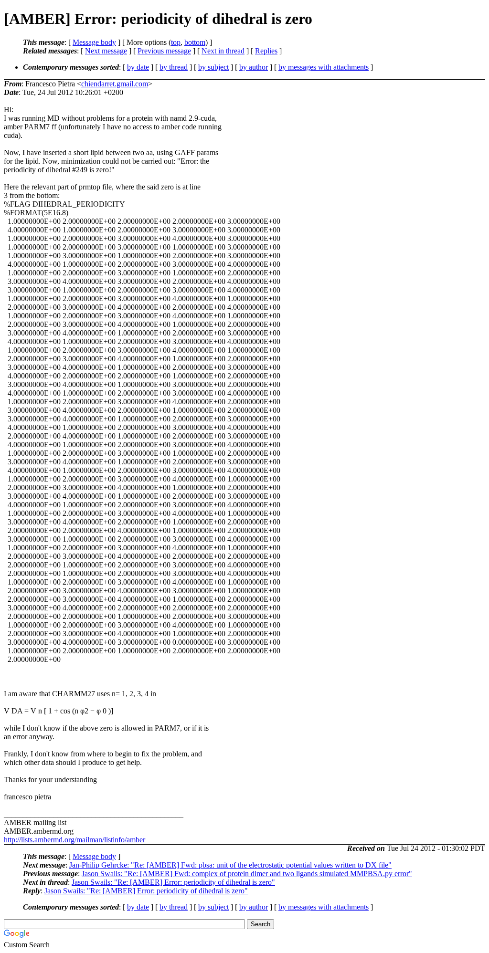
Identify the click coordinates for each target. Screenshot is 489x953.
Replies (266, 51)
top (176, 42)
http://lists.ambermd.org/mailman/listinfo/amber (74, 840)
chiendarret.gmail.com (114, 84)
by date (138, 67)
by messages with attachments (323, 67)
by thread (173, 67)
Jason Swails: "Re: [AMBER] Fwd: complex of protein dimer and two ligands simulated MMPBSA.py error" (247, 873)
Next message (106, 51)
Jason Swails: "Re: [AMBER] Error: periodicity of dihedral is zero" (173, 882)
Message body (94, 42)
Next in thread (223, 51)
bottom (194, 42)
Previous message (164, 51)
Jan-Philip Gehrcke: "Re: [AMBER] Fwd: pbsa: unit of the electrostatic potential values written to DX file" (230, 865)
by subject (213, 67)
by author (253, 67)
